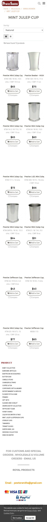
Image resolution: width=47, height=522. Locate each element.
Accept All (30, 518)
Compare (13, 95)
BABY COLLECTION (8, 368)
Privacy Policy (32, 510)
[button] (38, 3)
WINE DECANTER (8, 435)
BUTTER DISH (6, 377)
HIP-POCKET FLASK (8, 409)
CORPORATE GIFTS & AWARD (12, 388)
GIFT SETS (5, 400)
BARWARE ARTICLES (9, 371)
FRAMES (5, 397)
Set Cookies (17, 518)
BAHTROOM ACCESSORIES (11, 374)
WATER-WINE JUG (8, 429)
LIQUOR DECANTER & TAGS (11, 415)
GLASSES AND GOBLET (9, 403)
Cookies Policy (9, 513)
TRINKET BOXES (7, 426)
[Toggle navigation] (44, 3)
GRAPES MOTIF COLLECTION (11, 406)
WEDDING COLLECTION (10, 432)
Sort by (7, 25)
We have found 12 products (14, 43)
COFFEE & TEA (7, 385)
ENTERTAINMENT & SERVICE (11, 391)
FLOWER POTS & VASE (9, 394)
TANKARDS (6, 423)
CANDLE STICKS (7, 380)
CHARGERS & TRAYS (9, 382)
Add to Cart (13, 91)
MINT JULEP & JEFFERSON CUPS (13, 417)
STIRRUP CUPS (7, 420)
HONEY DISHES (7, 412)
